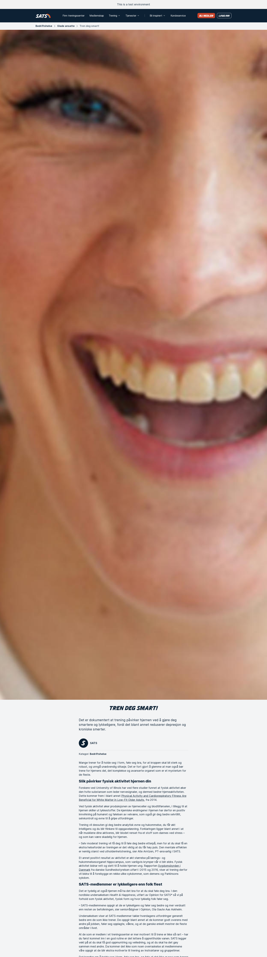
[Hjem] (43, 15)
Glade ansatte (66, 25)
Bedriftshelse (44, 25)
